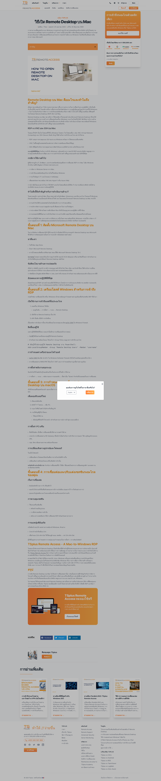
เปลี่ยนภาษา (90, 392)
